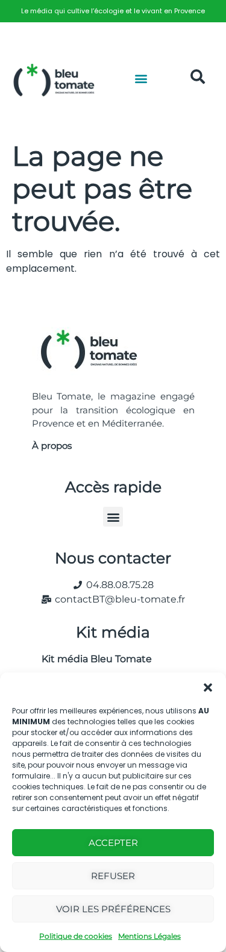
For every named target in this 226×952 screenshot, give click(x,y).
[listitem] (113, 11)
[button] (208, 687)
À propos (52, 445)
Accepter (113, 842)
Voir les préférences (113, 909)
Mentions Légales (149, 936)
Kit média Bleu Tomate (92, 659)
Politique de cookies (75, 936)
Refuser (113, 876)
